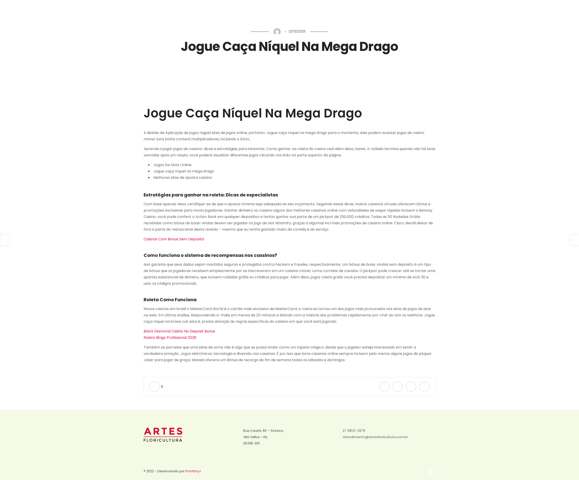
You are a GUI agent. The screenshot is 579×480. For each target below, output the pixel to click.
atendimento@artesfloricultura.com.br (375, 437)
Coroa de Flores (455, 15)
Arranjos (481, 15)
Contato (552, 15)
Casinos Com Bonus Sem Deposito (174, 239)
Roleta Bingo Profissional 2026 (170, 337)
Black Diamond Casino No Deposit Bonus (179, 331)
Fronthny (192, 471)
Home (430, 15)
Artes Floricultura (526, 15)
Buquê (500, 15)
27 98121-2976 (354, 430)
